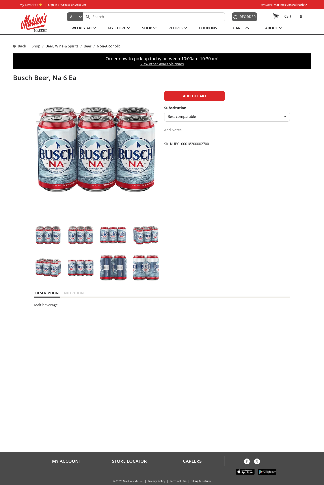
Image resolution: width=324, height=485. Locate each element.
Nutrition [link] (74, 293)
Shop (36, 46)
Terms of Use (177, 481)
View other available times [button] (162, 64)
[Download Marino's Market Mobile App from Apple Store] (245, 471)
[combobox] (75, 16)
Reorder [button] (248, 16)
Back (21, 46)
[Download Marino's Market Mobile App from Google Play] (267, 471)
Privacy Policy (156, 481)
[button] (290, 5)
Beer (87, 46)
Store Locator (129, 461)
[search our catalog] (88, 16)
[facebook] (247, 462)
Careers (192, 461)
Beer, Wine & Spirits (62, 46)
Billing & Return (201, 481)
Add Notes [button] (173, 130)
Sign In (52, 5)
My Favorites (29, 5)
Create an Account (73, 5)
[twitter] (257, 462)
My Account (66, 461)
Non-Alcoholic (108, 46)
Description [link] (47, 293)
